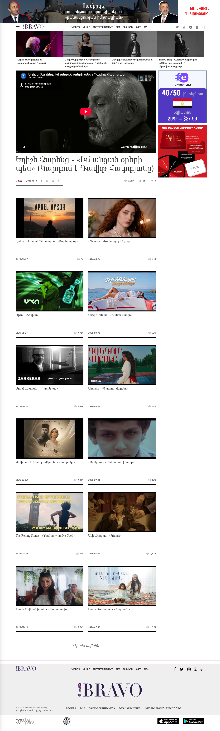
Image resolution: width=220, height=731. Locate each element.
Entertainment (103, 27)
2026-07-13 (22, 627)
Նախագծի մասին (130, 708)
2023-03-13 (31, 181)
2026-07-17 (94, 553)
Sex (118, 27)
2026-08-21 (22, 332)
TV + (145, 27)
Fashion (128, 27)
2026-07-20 (22, 553)
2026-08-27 (22, 259)
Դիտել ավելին (86, 646)
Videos (76, 27)
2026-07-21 (94, 479)
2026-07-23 (22, 479)
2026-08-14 (22, 406)
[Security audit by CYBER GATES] (25, 721)
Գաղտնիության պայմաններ (163, 708)
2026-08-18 (94, 332)
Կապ (82, 708)
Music (86, 27)
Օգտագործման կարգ (102, 708)
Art (138, 27)
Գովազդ (71, 708)
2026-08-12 (94, 406)
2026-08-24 (94, 259)
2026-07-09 (94, 627)
